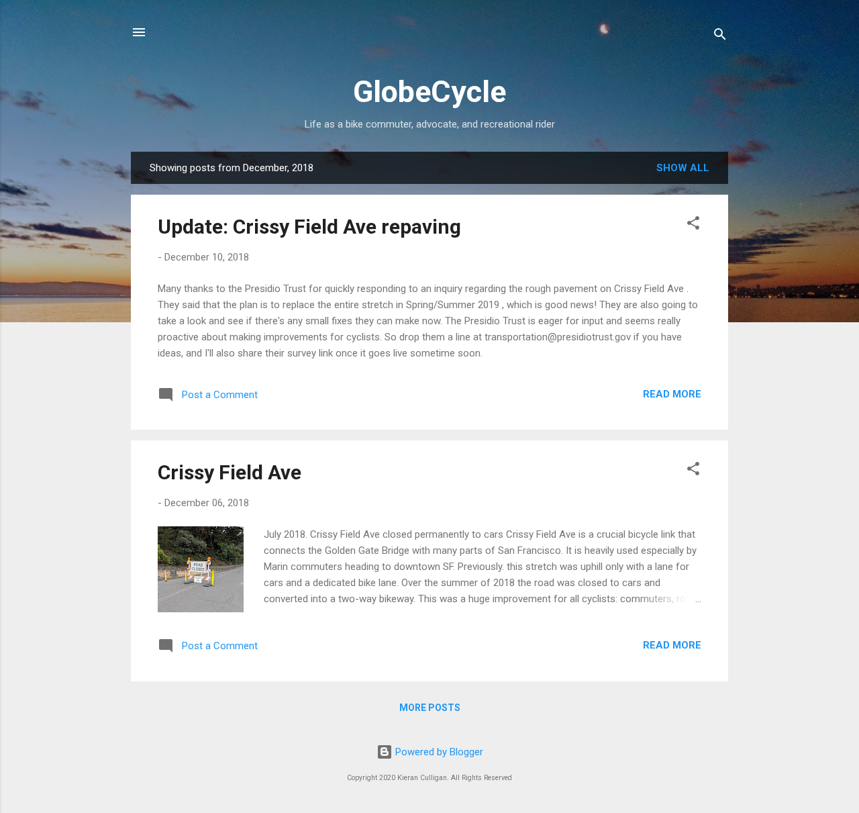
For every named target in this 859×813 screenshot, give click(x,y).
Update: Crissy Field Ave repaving (309, 226)
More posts (429, 707)
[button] (693, 225)
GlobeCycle (429, 91)
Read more (672, 394)
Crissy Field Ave (229, 472)
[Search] (720, 36)
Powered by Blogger (438, 752)
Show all (682, 168)
